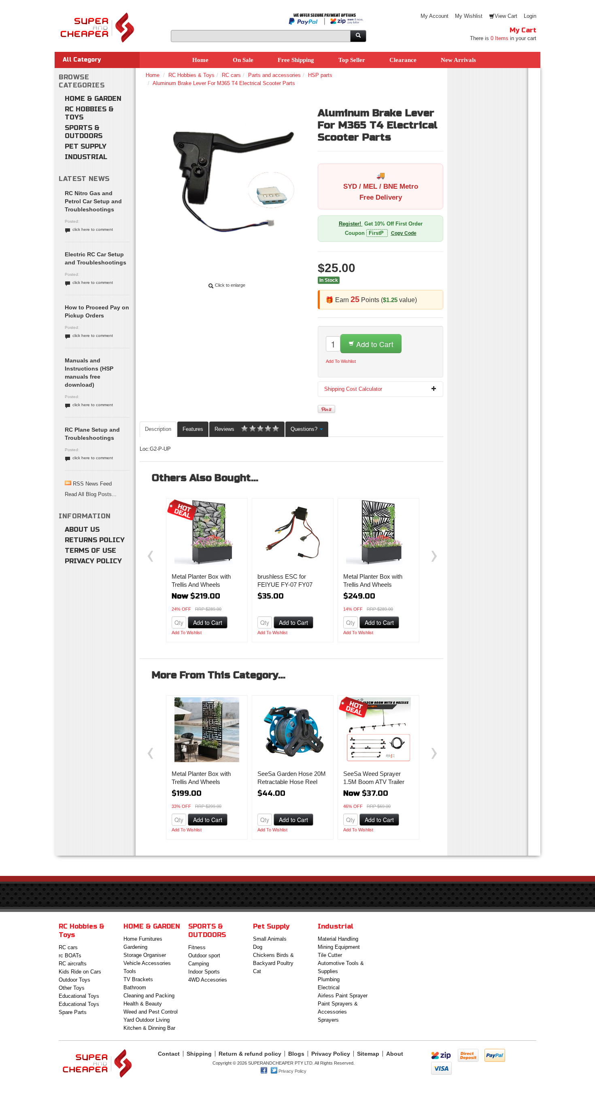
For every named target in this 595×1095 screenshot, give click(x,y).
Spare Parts (73, 1012)
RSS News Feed (92, 484)
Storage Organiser (144, 955)
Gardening (135, 947)
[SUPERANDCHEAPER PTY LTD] (97, 16)
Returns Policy (95, 540)
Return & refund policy (250, 1053)
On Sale (243, 60)
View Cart (506, 16)
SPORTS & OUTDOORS (83, 132)
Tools (129, 971)
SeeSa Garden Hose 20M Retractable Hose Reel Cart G (291, 781)
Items (499, 38)
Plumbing (329, 979)
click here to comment (92, 229)
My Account (434, 16)
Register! (351, 224)
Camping (198, 964)
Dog (257, 947)
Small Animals (270, 939)
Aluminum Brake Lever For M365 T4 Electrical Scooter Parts (224, 83)
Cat (257, 971)
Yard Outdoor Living (146, 1020)
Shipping (199, 1053)
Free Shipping (296, 60)
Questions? (305, 429)
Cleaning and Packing (148, 996)
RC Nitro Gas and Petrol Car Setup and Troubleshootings (93, 201)
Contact (169, 1053)
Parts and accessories (274, 75)
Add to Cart (373, 344)
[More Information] (207, 532)
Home (200, 60)
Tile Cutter (330, 955)
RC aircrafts (73, 964)
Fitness (197, 947)
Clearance (402, 60)
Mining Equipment (339, 947)
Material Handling (338, 939)
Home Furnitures (142, 939)
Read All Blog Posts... (91, 494)
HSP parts (320, 75)
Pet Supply (85, 146)
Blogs (296, 1053)
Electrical (329, 987)
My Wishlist (468, 16)
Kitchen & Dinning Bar (149, 1028)
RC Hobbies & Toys (89, 113)
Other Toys (72, 988)
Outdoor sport (204, 955)
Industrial (86, 157)
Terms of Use (90, 550)
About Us (82, 529)
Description (158, 429)
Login (530, 16)
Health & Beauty (142, 1004)
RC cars (231, 75)
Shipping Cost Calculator (353, 389)
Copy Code (403, 233)
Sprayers (328, 1020)
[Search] (358, 36)
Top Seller (351, 60)
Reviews (224, 429)
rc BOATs (70, 955)
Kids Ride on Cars (80, 972)
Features (193, 429)
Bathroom (134, 987)
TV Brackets (138, 979)
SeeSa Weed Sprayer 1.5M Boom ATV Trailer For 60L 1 (373, 781)
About (394, 1053)
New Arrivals (458, 60)
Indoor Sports (204, 972)
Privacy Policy (93, 561)
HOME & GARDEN (93, 98)
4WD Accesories (207, 980)
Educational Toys (79, 996)
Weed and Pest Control (150, 1012)
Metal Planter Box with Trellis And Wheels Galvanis (201, 584)
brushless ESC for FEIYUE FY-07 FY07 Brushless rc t (284, 584)
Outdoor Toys (74, 980)
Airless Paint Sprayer (343, 996)
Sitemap (368, 1053)
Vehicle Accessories (147, 963)
